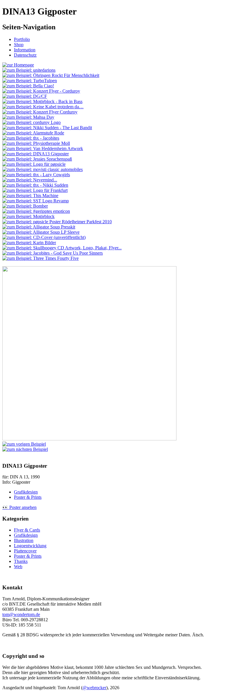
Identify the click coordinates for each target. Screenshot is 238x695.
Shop (19, 44)
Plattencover (25, 550)
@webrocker (94, 687)
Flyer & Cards (27, 529)
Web (18, 566)
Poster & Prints (28, 497)
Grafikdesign (26, 491)
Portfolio (22, 39)
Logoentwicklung (30, 545)
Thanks (21, 561)
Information (24, 49)
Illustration (23, 540)
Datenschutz (25, 55)
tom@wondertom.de (21, 614)
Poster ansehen (19, 507)
